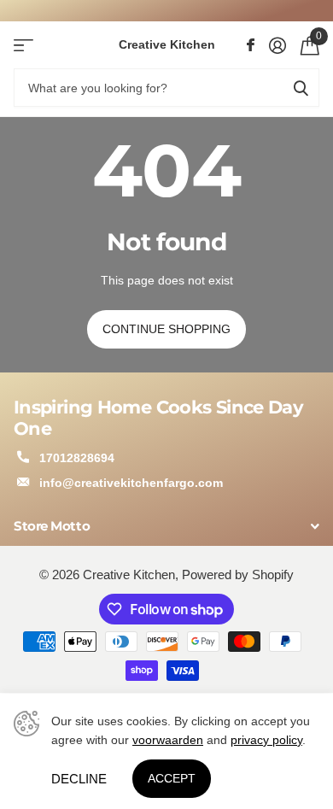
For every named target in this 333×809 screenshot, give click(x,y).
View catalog (23, 45)
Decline (79, 778)
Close (166, 526)
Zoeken (300, 87)
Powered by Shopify (238, 575)
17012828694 (76, 458)
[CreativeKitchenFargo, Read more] (250, 45)
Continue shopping (166, 329)
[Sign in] (277, 45)
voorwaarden (167, 740)
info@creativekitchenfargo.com (131, 483)
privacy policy (266, 740)
